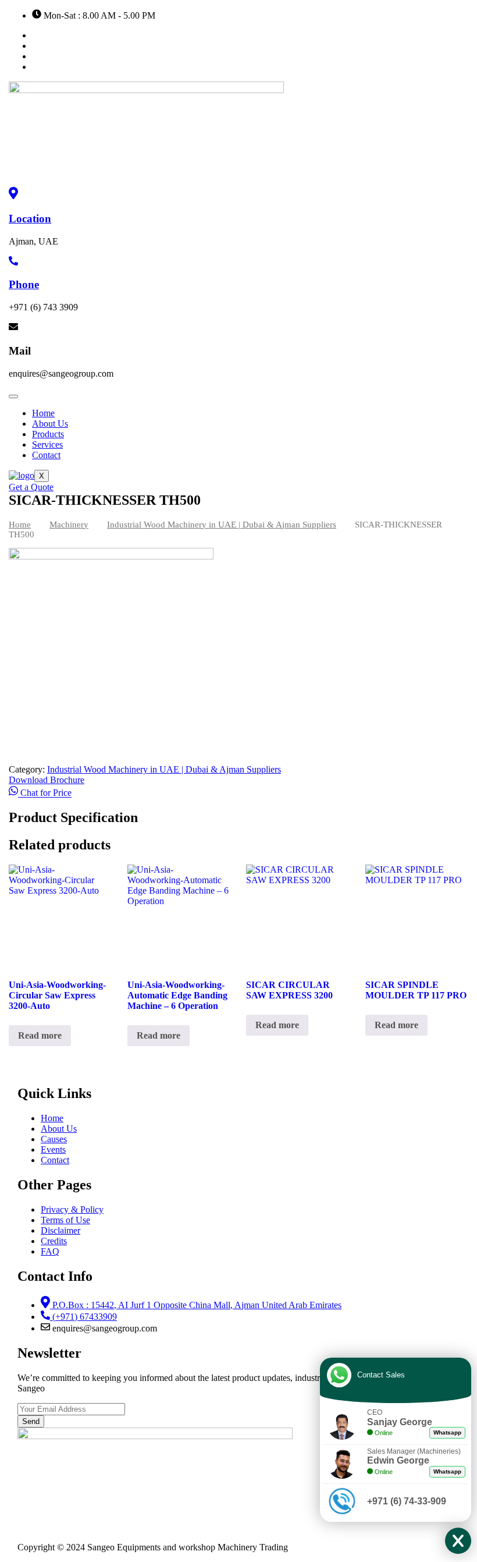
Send (31, 1421)
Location (30, 218)
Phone (24, 284)
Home (43, 413)
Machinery (68, 524)
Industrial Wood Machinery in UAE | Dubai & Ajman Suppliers (221, 524)
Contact (46, 455)
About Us (50, 423)
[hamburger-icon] (13, 396)
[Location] (13, 196)
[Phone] (13, 262)
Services (47, 444)
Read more (40, 1035)
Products (48, 434)
